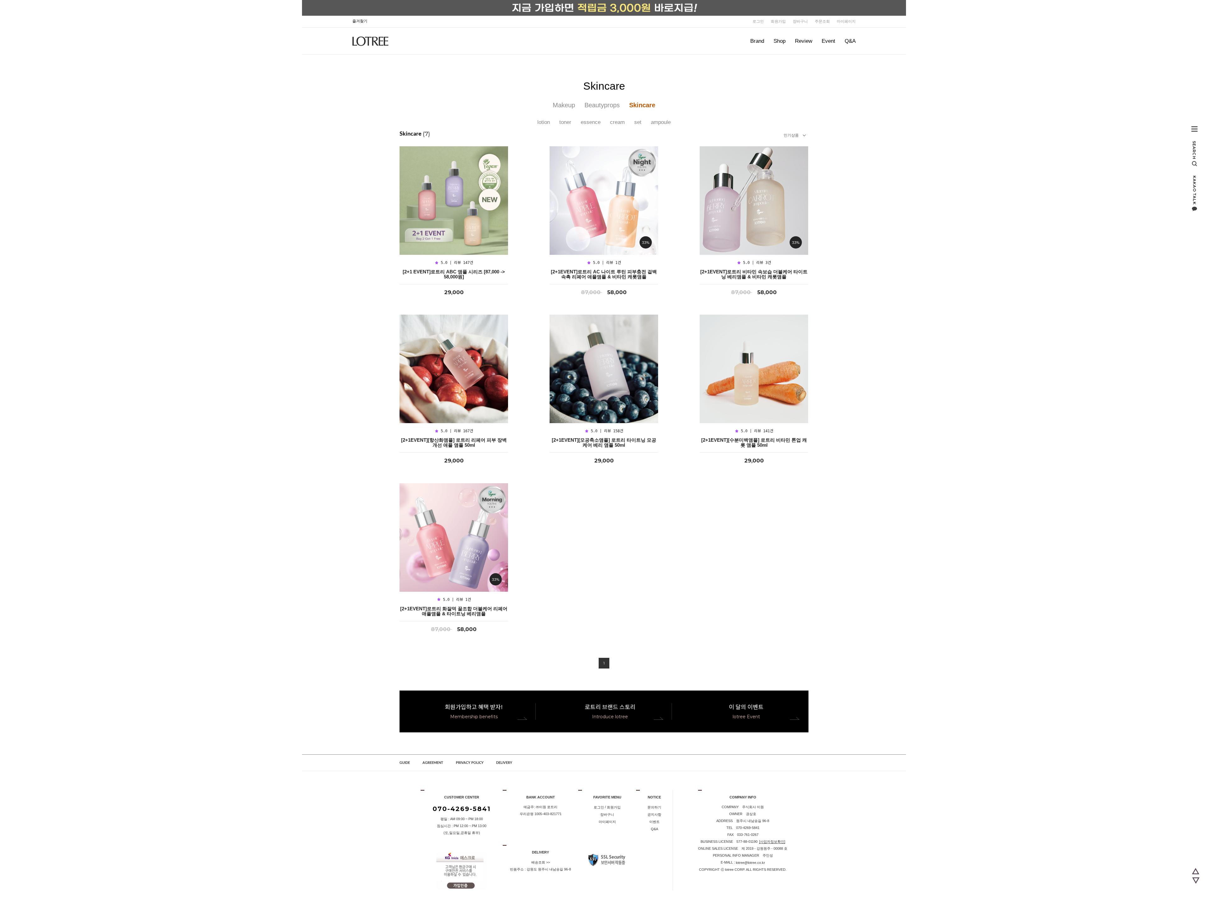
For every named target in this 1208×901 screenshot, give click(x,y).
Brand (757, 41)
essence (591, 122)
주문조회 (822, 21)
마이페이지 (846, 21)
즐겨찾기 (359, 21)
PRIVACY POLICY (470, 762)
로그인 (758, 21)
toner (565, 122)
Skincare (642, 105)
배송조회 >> (540, 862)
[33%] (604, 200)
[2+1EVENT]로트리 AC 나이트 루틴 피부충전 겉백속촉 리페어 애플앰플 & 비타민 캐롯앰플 (604, 274)
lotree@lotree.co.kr (750, 863)
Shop (780, 41)
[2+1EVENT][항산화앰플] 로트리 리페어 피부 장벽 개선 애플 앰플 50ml (454, 443)
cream (617, 122)
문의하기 (654, 807)
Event (828, 41)
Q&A (850, 41)
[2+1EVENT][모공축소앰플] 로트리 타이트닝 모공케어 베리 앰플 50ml (604, 443)
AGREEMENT (432, 762)
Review (803, 41)
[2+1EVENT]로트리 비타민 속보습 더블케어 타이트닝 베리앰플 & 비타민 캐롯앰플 (754, 274)
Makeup (564, 105)
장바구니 (800, 21)
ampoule (661, 122)
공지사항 (654, 814)
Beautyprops (602, 105)
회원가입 (778, 21)
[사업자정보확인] (772, 841)
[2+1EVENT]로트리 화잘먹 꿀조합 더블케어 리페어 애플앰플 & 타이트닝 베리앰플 (453, 611)
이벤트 (654, 822)
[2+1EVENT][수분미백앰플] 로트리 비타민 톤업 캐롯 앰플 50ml (754, 443)
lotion (543, 122)
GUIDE (405, 762)
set (637, 122)
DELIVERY (504, 762)
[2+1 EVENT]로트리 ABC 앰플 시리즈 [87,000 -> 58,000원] (454, 274)
